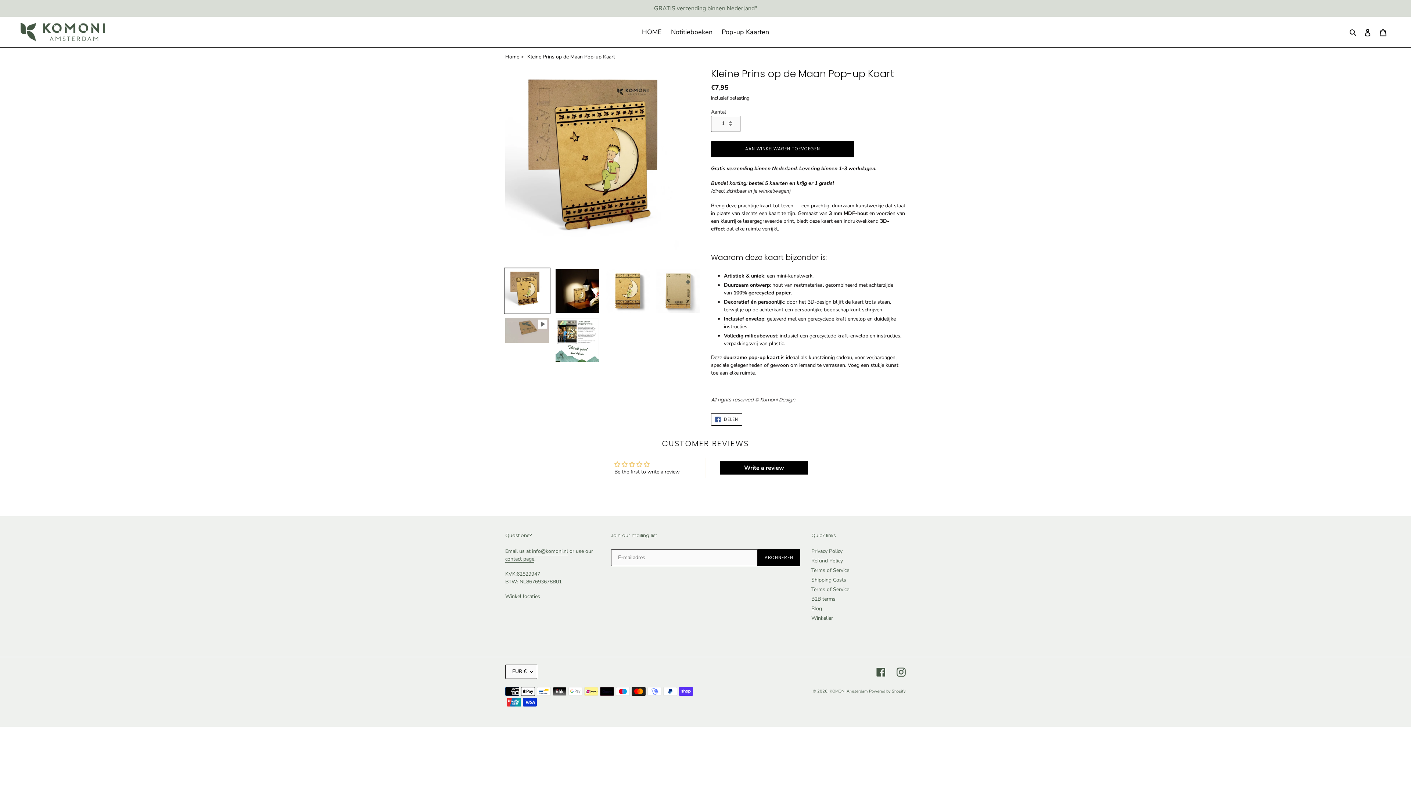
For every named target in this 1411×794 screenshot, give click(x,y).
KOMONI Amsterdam (849, 691)
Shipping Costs (828, 579)
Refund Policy (827, 560)
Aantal (718, 111)
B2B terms (823, 599)
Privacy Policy (827, 551)
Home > (514, 56)
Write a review (764, 468)
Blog (816, 608)
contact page (519, 558)
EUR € (519, 671)
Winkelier (822, 618)
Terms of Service (830, 570)
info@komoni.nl (550, 551)
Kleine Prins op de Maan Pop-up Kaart (571, 56)
